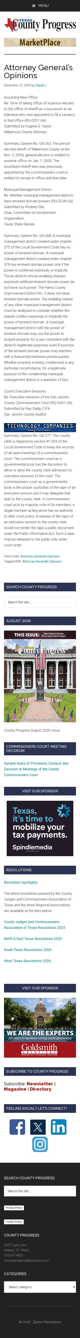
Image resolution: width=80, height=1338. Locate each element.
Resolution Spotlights (21, 882)
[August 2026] (40, 676)
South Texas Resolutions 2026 (28, 950)
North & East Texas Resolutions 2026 (33, 939)
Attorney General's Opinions (40, 556)
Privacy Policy (14, 1207)
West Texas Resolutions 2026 (27, 961)
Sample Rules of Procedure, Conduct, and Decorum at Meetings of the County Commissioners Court (36, 769)
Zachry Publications (47, 1322)
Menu (43, 6)
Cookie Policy (14, 1221)
